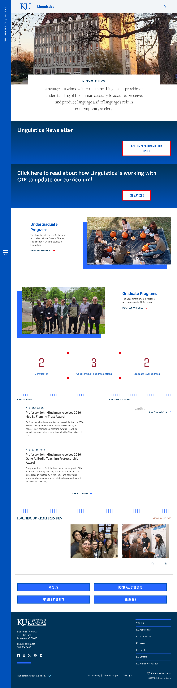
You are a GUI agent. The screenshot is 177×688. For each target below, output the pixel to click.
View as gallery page (162, 518)
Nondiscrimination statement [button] (31, 675)
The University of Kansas (162, 678)
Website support (111, 675)
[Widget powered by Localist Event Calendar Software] (140, 408)
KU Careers (141, 656)
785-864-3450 (24, 647)
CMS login (127, 675)
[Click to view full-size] (94, 541)
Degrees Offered (41, 250)
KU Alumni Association (147, 663)
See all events (158, 411)
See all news (80, 493)
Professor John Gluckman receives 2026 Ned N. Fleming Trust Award (53, 414)
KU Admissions (143, 629)
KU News (140, 643)
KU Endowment (143, 636)
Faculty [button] (53, 587)
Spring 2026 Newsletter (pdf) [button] (146, 148)
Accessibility (94, 675)
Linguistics (45, 6)
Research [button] (130, 599)
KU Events (141, 650)
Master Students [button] (53, 599)
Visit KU (140, 623)
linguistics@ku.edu (26, 643)
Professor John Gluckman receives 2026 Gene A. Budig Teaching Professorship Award (53, 458)
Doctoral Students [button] (130, 587)
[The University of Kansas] (31, 624)
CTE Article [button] (136, 195)
